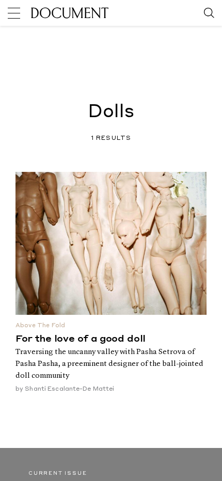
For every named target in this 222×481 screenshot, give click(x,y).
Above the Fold (40, 326)
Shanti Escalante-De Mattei (69, 389)
